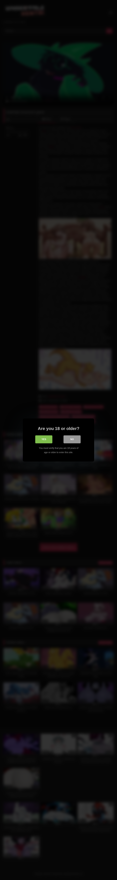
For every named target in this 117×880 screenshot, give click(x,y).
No (72, 439)
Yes (44, 439)
